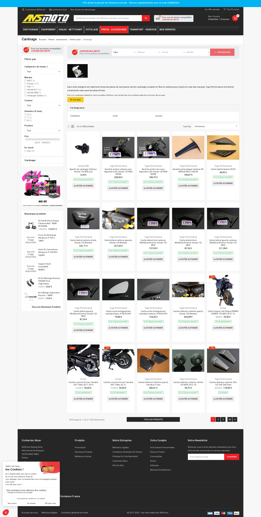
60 (230, 419)
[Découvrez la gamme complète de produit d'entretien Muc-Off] (42, 188)
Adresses (154, 465)
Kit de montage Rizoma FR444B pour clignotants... (49, 281)
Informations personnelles (162, 447)
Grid (69, 126)
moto (115, 116)
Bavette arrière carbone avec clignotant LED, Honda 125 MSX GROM (118, 171)
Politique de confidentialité (125, 456)
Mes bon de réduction (160, 470)
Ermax (33, 84)
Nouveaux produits (83, 452)
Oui (31, 151)
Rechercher (223, 52)
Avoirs (153, 461)
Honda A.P (34, 90)
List (73, 126)
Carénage (29, 160)
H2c (30, 87)
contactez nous (60, 10)
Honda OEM (34, 93)
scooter (159, 116)
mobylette (75, 116)
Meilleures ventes (83, 456)
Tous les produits (153, 419)
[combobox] (124, 52)
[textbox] (124, 52)
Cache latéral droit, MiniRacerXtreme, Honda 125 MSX (188, 242)
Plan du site (118, 465)
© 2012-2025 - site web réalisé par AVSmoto (147, 513)
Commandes (156, 456)
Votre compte (158, 440)
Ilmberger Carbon (36, 96)
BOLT (31, 81)
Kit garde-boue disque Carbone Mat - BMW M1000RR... (48, 223)
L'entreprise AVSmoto (35, 10)
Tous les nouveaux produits (46, 307)
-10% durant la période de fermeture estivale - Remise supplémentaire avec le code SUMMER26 (130, 2)
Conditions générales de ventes (127, 452)
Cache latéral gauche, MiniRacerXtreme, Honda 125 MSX (83, 313)
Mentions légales (121, 447)
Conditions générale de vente (74, 513)
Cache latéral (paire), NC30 (223, 169)
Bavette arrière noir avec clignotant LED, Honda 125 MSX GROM (153, 171)
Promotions (80, 447)
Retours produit (157, 452)
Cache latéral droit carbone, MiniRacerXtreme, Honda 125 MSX (153, 242)
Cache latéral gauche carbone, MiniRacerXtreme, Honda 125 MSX (223, 242)
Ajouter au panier (83, 186)
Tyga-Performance (118, 166)
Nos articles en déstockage (83, 10)
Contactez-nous (31, 440)
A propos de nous (30, 513)
